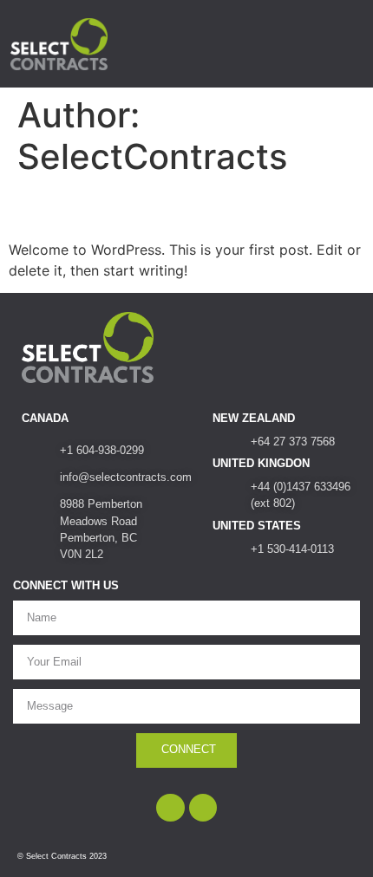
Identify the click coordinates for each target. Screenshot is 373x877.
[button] (343, 44)
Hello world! (86, 207)
